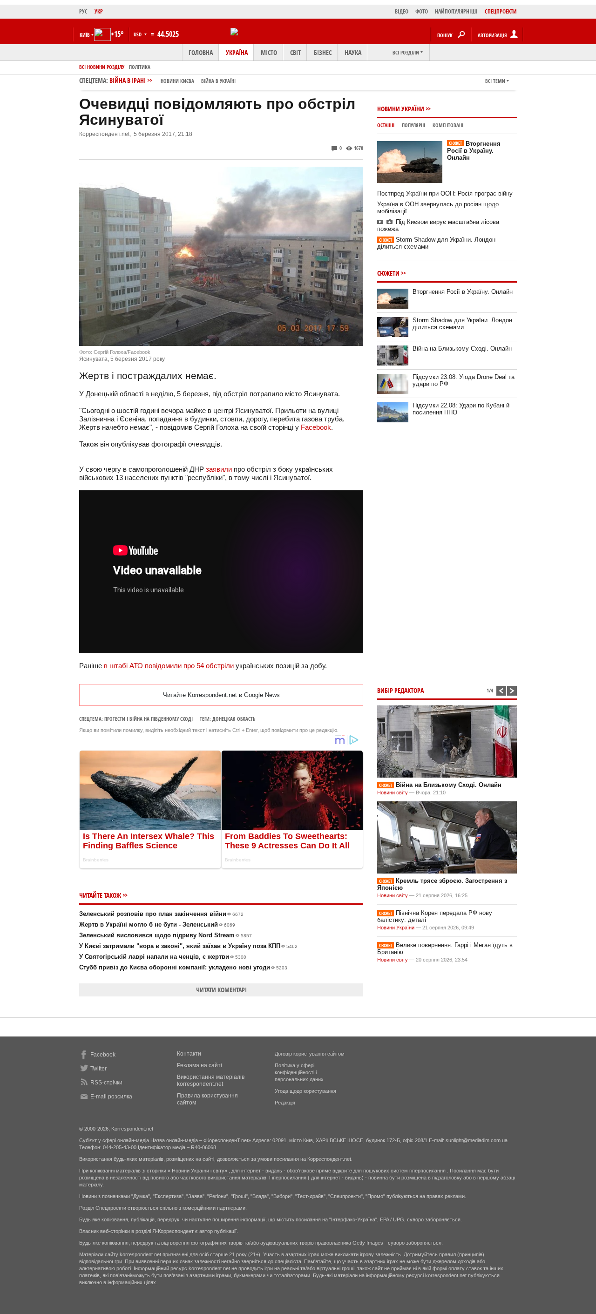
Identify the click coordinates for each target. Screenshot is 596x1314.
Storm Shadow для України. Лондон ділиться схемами (462, 324)
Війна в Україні (218, 80)
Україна (237, 52)
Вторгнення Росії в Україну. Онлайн (474, 150)
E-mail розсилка (111, 1096)
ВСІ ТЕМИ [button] (495, 80)
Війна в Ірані (172, 80)
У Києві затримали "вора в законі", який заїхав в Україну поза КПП (188, 945)
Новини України (400, 108)
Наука (353, 52)
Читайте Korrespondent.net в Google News (221, 694)
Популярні (413, 125)
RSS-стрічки (106, 1082)
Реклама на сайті (199, 1065)
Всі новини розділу (101, 66)
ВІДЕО (401, 11)
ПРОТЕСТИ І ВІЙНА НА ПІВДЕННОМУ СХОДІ (148, 718)
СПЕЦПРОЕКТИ (501, 11)
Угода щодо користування (305, 1091)
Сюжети (388, 273)
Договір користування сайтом (310, 1054)
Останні (385, 125)
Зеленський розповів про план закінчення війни (161, 913)
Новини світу (392, 792)
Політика (139, 66)
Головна (201, 52)
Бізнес (323, 52)
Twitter (98, 1068)
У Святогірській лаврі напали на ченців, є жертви (162, 956)
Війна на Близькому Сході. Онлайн (462, 348)
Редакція (285, 1102)
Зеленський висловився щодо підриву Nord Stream (165, 935)
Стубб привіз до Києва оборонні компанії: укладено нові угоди (183, 967)
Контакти (189, 1053)
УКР (99, 11)
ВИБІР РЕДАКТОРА (400, 690)
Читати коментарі (221, 989)
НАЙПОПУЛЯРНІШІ (456, 11)
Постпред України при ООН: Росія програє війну (445, 193)
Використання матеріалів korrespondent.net (210, 1080)
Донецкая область (233, 718)
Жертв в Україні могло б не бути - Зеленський (157, 924)
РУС (83, 11)
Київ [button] (85, 34)
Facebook (316, 427)
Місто (269, 52)
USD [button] (138, 34)
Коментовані (448, 125)
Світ (295, 52)
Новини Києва (177, 80)
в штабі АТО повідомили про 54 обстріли (169, 666)
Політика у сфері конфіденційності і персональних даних (299, 1072)
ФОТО (421, 11)
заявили (219, 469)
